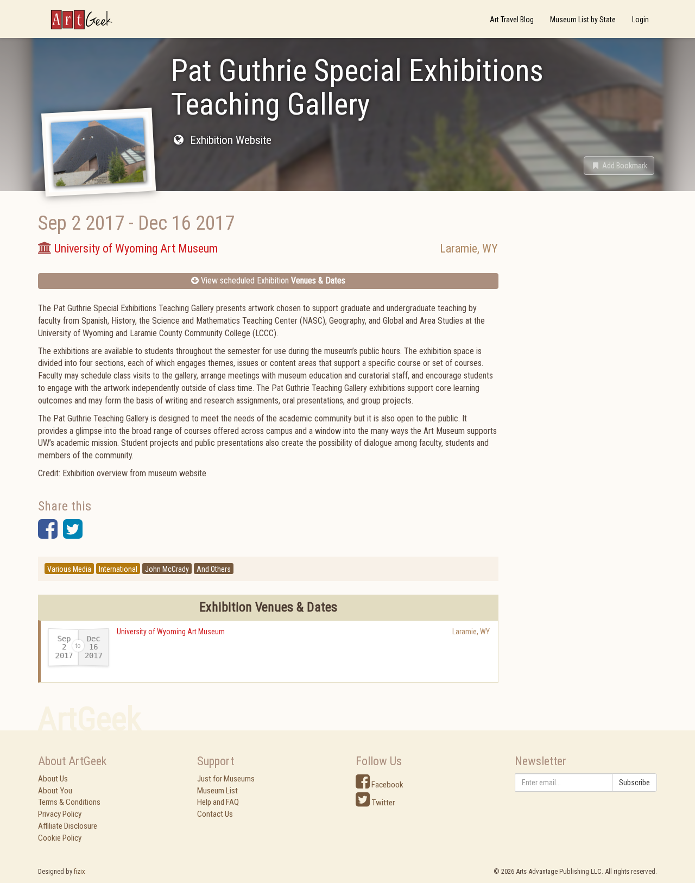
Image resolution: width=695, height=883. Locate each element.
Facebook (386, 785)
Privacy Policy (59, 814)
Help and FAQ (218, 802)
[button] (619, 165)
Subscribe (634, 782)
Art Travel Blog (512, 19)
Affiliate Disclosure (67, 826)
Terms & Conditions (69, 802)
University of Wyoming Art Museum (171, 631)
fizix (79, 871)
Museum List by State (583, 19)
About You (55, 791)
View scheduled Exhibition (272, 280)
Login (640, 19)
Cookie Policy (59, 838)
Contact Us (215, 814)
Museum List (217, 791)
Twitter (382, 803)
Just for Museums (226, 779)
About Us (53, 779)
